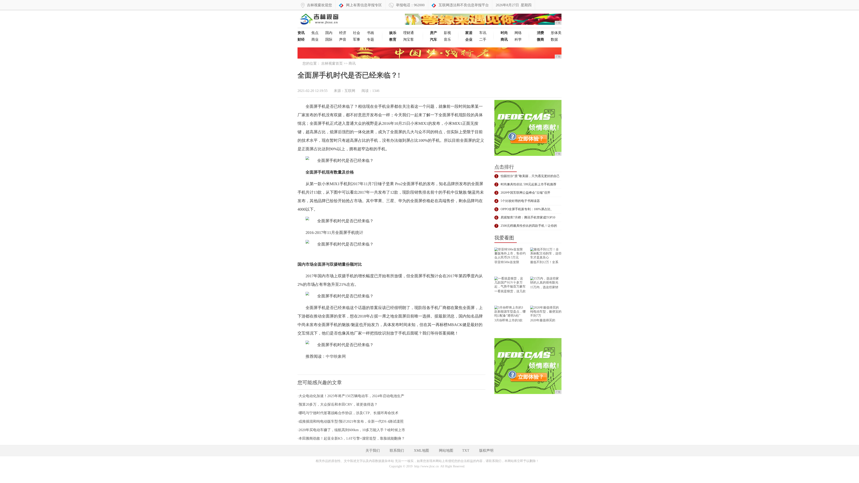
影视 (447, 33)
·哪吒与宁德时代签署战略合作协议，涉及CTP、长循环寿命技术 (348, 413)
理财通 (408, 33)
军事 (356, 39)
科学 (518, 39)
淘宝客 (408, 39)
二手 (482, 39)
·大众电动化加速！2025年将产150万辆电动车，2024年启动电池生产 (351, 396)
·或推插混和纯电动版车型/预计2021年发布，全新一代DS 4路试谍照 (351, 421)
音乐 (447, 39)
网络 (518, 33)
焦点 (315, 33)
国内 (328, 33)
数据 (554, 39)
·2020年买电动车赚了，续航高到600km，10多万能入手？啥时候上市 (351, 430)
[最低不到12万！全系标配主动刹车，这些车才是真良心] (545, 254)
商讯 (352, 63)
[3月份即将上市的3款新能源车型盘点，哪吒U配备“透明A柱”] (510, 312)
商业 (315, 39)
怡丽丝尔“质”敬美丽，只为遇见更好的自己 (530, 176)
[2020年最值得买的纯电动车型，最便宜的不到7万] (545, 312)
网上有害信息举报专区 (364, 5)
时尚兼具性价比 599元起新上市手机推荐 (528, 184)
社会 (356, 33)
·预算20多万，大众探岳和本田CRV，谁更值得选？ (338, 404)
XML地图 (421, 450)
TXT (465, 450)
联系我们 (397, 450)
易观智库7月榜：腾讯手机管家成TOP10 (528, 217)
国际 (328, 39)
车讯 (482, 33)
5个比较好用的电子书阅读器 (520, 201)
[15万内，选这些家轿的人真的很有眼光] (545, 281)
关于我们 (373, 450)
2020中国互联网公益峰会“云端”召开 (525, 192)
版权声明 (486, 450)
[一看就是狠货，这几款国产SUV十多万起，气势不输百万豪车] (510, 283)
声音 (342, 39)
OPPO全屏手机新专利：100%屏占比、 (527, 209)
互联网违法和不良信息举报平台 (464, 5)
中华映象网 (336, 356)
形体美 (556, 33)
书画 (370, 33)
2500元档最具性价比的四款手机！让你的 (529, 225)
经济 (342, 33)
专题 (370, 39)
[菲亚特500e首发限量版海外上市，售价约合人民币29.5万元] (510, 254)
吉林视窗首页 (332, 63)
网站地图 (446, 450)
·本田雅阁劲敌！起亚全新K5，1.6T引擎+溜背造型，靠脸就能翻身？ (351, 438)
